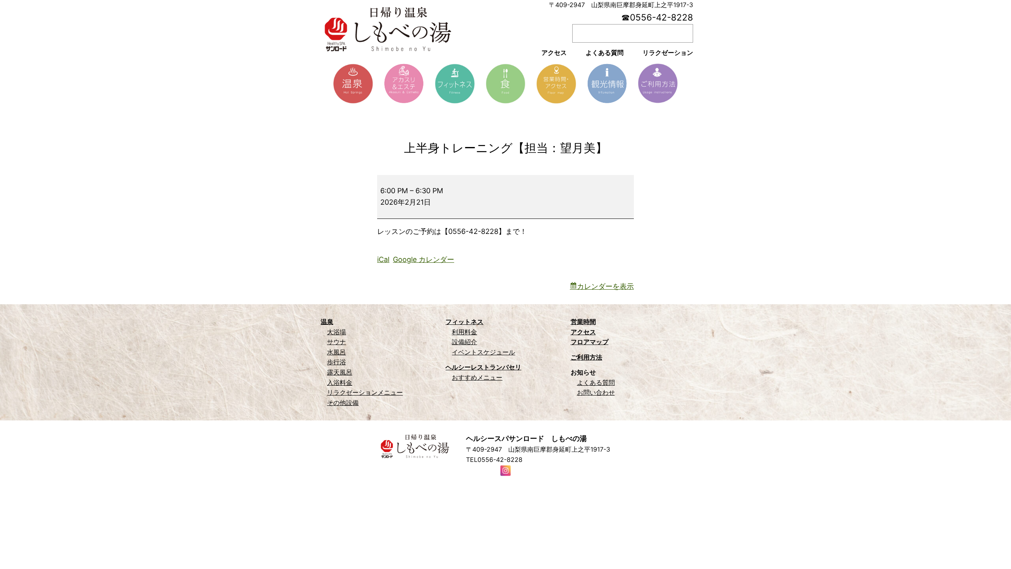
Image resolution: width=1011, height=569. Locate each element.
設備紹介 (464, 342)
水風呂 (336, 352)
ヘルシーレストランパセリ (483, 367)
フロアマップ (590, 342)
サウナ (336, 342)
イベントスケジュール (483, 352)
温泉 (327, 322)
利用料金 (464, 332)
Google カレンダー (423, 259)
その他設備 (343, 403)
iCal (383, 259)
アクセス (583, 332)
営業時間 (583, 322)
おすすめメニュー (477, 377)
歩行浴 (336, 362)
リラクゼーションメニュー (365, 392)
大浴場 (336, 332)
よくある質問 (596, 382)
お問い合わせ (596, 392)
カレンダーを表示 (605, 286)
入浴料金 (339, 382)
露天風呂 (339, 372)
